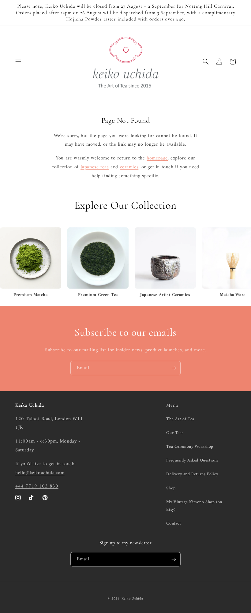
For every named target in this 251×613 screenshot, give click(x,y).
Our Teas (174, 433)
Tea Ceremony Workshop (189, 446)
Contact (173, 523)
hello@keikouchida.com (40, 473)
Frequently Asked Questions (192, 460)
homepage (157, 158)
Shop (170, 488)
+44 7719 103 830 (36, 486)
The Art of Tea (180, 419)
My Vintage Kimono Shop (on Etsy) (194, 506)
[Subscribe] (173, 368)
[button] (18, 61)
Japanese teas (95, 167)
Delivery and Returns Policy (192, 474)
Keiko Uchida (132, 599)
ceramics (129, 167)
